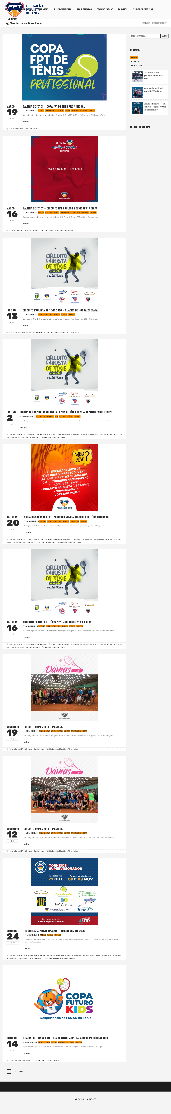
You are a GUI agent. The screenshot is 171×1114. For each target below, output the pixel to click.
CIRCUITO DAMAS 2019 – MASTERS (43, 727)
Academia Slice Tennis (17, 434)
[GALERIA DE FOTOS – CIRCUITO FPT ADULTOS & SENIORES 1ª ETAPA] (64, 168)
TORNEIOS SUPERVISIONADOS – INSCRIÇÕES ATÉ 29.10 (55, 931)
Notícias (61, 110)
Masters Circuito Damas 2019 (38, 749)
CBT (11, 332)
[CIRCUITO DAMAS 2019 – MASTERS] (64, 687)
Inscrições (56, 955)
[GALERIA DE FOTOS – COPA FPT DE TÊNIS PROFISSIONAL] (64, 67)
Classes (41, 110)
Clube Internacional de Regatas (68, 434)
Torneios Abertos (69, 958)
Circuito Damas (44, 731)
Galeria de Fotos (50, 110)
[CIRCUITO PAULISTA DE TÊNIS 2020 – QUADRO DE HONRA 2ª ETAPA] (64, 270)
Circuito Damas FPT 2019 (18, 749)
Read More (26, 121)
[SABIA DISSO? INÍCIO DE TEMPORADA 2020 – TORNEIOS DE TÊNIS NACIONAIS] (64, 477)
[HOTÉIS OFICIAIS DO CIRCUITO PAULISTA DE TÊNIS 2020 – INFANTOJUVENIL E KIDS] (64, 372)
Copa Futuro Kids (15, 1060)
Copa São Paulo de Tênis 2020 (96, 539)
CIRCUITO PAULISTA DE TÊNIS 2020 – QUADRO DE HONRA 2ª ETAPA (60, 310)
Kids (51, 314)
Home (144, 23)
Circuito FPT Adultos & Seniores (20, 231)
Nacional (57, 314)
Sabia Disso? (74, 521)
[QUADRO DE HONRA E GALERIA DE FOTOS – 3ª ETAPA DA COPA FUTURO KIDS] (64, 998)
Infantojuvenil (43, 314)
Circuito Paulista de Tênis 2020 (24, 332)
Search (164, 36)
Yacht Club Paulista (72, 332)
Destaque (39, 416)
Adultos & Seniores (52, 212)
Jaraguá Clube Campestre (80, 955)
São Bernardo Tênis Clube (19, 129)
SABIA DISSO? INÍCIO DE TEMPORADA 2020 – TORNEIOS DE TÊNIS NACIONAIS (66, 517)
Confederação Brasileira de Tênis (91, 434)
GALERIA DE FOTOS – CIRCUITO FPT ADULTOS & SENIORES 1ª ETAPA (60, 208)
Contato (91, 1099)
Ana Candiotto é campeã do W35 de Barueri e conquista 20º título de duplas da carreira (155, 106)
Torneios (92, 110)
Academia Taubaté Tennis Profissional (39, 955)
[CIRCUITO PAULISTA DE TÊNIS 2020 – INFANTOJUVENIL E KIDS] (64, 582)
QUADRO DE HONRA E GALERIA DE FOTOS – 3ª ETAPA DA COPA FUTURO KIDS (65, 1038)
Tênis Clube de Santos (32, 437)
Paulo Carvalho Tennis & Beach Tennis (103, 955)
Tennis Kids (56, 1060)
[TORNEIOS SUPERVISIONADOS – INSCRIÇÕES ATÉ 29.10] (64, 891)
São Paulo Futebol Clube (15, 437)
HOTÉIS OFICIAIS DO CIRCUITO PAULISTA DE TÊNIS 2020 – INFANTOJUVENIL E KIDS (66, 412)
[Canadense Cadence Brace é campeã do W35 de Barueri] (137, 92)
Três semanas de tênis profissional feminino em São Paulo (153, 75)
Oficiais (67, 110)
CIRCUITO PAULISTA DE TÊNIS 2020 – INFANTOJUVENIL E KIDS (57, 622)
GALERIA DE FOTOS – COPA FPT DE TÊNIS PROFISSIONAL (54, 106)
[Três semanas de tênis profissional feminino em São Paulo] (137, 76)
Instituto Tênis (65, 955)
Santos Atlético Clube (25, 958)
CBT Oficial (30, 434)
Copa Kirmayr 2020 (77, 539)
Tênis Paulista (33, 129)
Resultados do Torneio (79, 110)
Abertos (41, 212)
